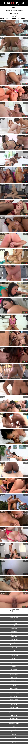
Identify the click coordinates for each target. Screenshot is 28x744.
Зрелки (14, 653)
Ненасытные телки (14, 682)
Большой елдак (14, 625)
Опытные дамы (14, 685)
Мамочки (14, 666)
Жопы (14, 650)
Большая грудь (14, 623)
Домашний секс (14, 13)
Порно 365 (14, 12)
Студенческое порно (14, 710)
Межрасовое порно (14, 672)
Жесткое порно (14, 647)
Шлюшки (14, 742)
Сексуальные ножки (14, 693)
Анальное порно (14, 617)
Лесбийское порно (14, 663)
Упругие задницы (14, 729)
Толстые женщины (14, 718)
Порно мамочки (14, 9)
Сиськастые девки (14, 696)
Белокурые (14, 620)
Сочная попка (14, 701)
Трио (14, 726)
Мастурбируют (14, 669)
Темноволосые (14, 715)
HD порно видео (14, 15)
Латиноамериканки (14, 661)
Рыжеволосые (14, 691)
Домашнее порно (14, 644)
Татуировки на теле (14, 712)
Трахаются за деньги (14, 723)
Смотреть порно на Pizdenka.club (14, 10)
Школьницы (14, 740)
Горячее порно (14, 636)
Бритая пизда (14, 628)
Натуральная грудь (14, 674)
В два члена (14, 631)
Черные (14, 734)
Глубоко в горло (14, 634)
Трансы (14, 721)
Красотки (14, 658)
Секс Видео (14, 3)
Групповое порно (14, 639)
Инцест (14, 7)
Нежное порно (14, 680)
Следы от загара (14, 699)
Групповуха (14, 16)
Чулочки (14, 737)
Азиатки (14, 615)
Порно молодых (14, 688)
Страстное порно (14, 704)
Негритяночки (14, 677)
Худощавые (14, 731)
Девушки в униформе (14, 642)
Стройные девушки (14, 707)
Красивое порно (14, 655)
